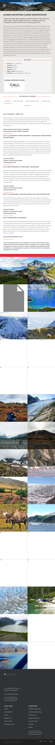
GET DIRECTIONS (10, 699)
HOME (6, 709)
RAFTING (31, 724)
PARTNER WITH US (9, 724)
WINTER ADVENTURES (35, 709)
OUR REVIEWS (8, 712)
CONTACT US (7, 718)
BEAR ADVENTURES (34, 718)
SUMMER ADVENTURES (35, 712)
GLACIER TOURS (33, 721)
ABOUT (6, 715)
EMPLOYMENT (8, 721)
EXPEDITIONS (32, 715)
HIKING (31, 727)
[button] (52, 5)
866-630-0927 (14, 694)
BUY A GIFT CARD (35, 732)
